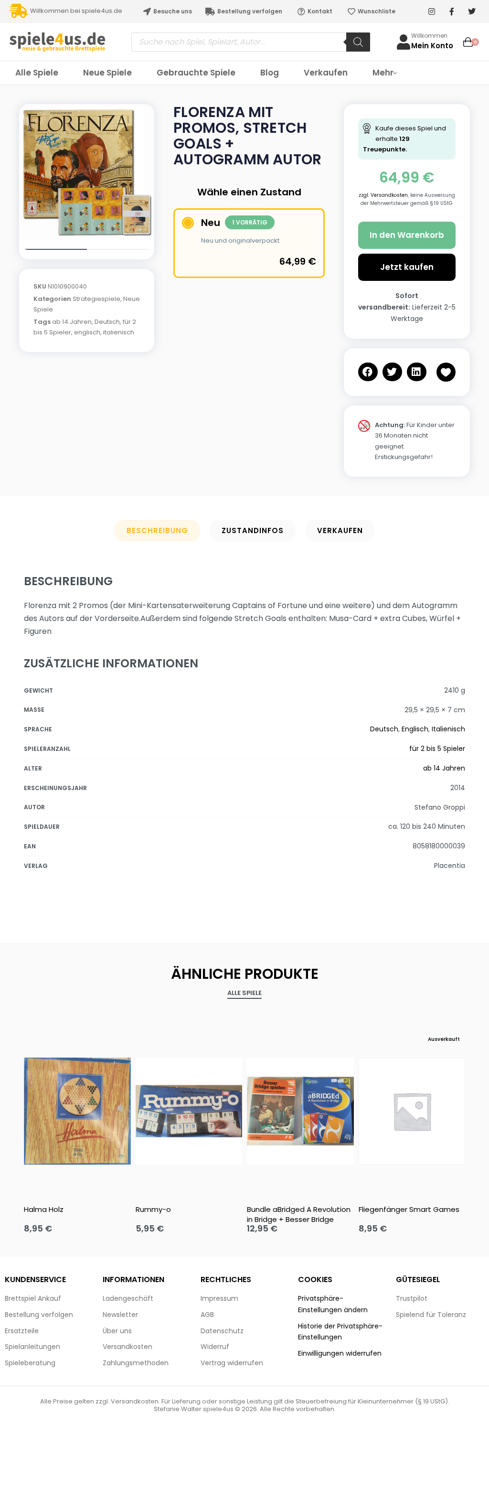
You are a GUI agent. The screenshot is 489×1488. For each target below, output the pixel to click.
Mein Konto (432, 46)
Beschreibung (157, 530)
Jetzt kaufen (407, 267)
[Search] (358, 42)
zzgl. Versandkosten (383, 195)
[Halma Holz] (77, 1111)
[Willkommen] (403, 42)
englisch (87, 332)
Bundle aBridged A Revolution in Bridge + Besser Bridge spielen (299, 1214)
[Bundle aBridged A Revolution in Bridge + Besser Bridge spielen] (300, 1111)
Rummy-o (153, 1209)
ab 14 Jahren (72, 321)
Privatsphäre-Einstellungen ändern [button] (333, 1304)
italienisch (118, 332)
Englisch (415, 729)
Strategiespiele (96, 298)
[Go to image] (53, 249)
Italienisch (448, 729)
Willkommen (429, 36)
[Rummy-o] (189, 1111)
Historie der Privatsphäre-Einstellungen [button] (340, 1331)
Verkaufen (340, 530)
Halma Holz (44, 1209)
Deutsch (107, 321)
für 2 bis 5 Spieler (437, 748)
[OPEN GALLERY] (86, 171)
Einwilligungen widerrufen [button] (340, 1353)
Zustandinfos (253, 530)
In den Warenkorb (407, 235)
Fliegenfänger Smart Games (409, 1209)
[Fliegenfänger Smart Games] (412, 1111)
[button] (368, 372)
